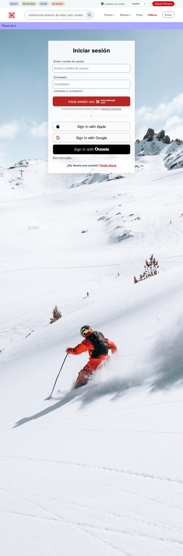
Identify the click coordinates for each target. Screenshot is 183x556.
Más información (62, 157)
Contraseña (60, 77)
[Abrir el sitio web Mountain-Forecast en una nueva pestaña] (29, 3)
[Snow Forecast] (12, 14)
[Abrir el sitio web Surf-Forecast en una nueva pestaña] (14, 3)
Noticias (124, 15)
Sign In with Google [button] (91, 137)
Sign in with (84, 149)
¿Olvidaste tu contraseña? (68, 91)
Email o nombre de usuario (68, 61)
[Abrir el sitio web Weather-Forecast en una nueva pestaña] (57, 3)
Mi (152, 15)
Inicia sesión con (81, 101)
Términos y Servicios (111, 108)
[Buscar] (89, 14)
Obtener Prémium (163, 3)
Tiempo (108, 15)
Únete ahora (108, 165)
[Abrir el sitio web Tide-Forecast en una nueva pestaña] (43, 3)
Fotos (139, 15)
